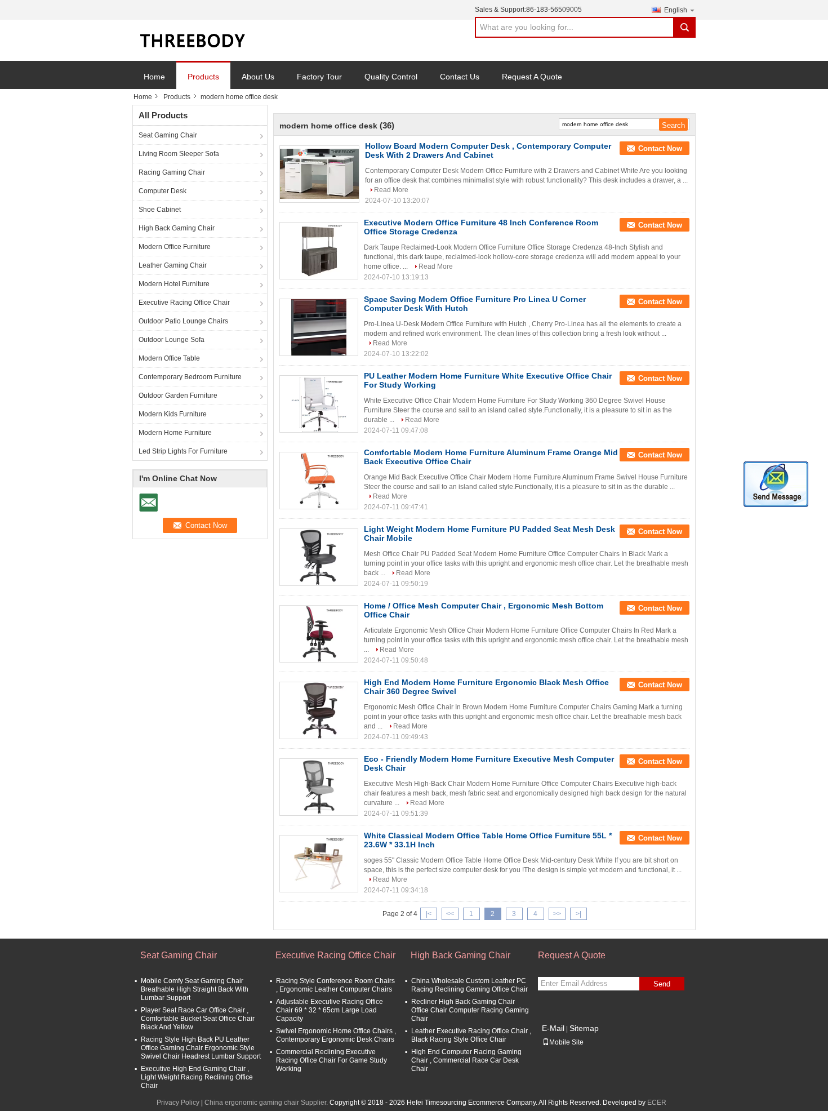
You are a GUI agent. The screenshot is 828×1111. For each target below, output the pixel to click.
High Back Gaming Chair (177, 228)
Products (203, 76)
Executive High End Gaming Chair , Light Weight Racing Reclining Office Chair (197, 1077)
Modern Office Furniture (175, 247)
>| (578, 914)
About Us (258, 76)
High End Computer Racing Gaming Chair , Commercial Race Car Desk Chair (466, 1060)
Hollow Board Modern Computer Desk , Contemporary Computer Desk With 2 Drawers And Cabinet (488, 150)
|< (428, 914)
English (675, 10)
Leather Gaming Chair (173, 265)
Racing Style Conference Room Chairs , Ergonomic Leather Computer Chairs (335, 985)
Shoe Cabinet (160, 210)
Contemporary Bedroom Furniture (190, 377)
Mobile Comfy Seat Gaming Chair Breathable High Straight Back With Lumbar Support (194, 989)
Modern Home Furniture (175, 433)
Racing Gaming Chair (172, 172)
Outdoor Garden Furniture (178, 395)
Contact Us (459, 76)
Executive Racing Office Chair (184, 302)
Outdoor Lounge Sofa (171, 340)
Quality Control (390, 76)
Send (661, 984)
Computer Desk (162, 191)
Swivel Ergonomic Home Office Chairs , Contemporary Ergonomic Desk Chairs (336, 1035)
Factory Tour (319, 76)
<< (450, 914)
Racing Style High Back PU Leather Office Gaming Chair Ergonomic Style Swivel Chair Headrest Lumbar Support (201, 1048)
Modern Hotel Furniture (174, 284)
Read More (391, 190)
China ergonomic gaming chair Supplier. (267, 1102)
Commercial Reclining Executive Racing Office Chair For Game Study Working (331, 1060)
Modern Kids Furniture (173, 414)
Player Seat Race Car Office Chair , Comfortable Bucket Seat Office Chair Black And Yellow (198, 1018)
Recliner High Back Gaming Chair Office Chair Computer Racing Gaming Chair (470, 1010)
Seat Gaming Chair (168, 135)
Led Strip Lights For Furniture (183, 451)
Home (154, 76)
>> (557, 914)
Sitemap (584, 1028)
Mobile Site (566, 1042)
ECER (656, 1102)
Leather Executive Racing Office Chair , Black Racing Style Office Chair (471, 1035)
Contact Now (660, 148)
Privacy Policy (178, 1102)
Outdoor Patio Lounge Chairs (183, 321)
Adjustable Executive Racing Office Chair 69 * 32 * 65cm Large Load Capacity (329, 1010)
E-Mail (553, 1028)
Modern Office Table (169, 358)
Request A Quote (532, 76)
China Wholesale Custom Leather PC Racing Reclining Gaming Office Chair (469, 985)
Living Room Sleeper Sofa (179, 154)
